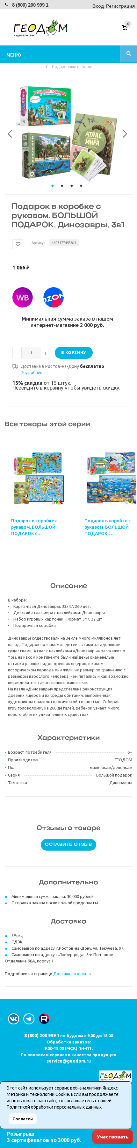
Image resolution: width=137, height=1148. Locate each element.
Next (123, 132)
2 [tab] (64, 191)
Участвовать (113, 1136)
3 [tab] (73, 191)
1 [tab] (54, 191)
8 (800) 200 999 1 (30, 5)
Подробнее (31, 372)
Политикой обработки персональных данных (54, 1107)
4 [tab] (83, 191)
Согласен (22, 1119)
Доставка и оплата (72, 973)
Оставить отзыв (68, 844)
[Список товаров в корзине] (128, 29)
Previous (9, 132)
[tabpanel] (68, 132)
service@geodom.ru (69, 1060)
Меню (13, 55)
